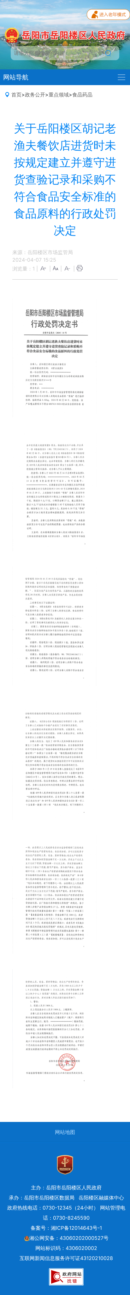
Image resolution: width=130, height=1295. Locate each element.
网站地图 (65, 1132)
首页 (16, 94)
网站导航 (15, 77)
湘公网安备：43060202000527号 (69, 1238)
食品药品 (82, 94)
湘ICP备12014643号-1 (76, 1228)
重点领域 (59, 94)
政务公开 (35, 94)
